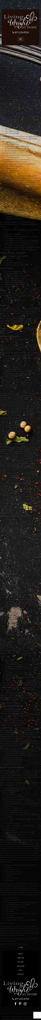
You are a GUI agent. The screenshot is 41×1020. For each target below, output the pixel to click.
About (20, 954)
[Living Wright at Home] (20, 20)
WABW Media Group (31, 1018)
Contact (20, 974)
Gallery (20, 962)
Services (20, 958)
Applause (20, 966)
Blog (20, 970)
